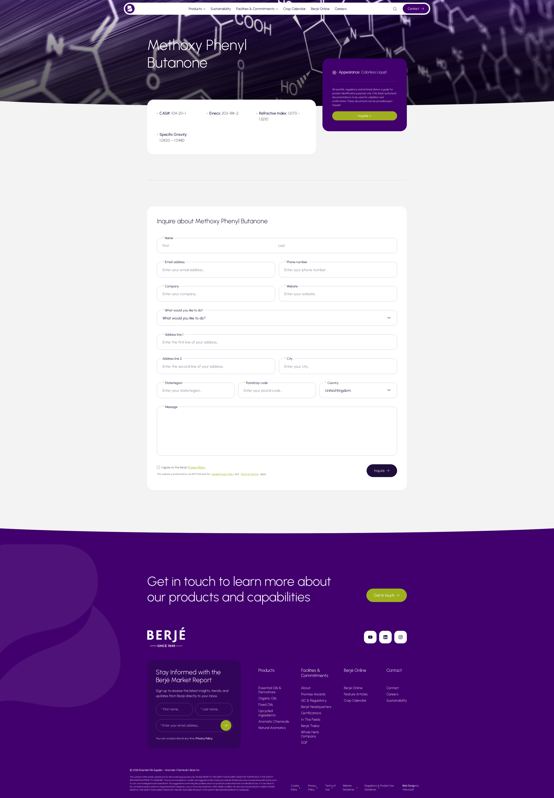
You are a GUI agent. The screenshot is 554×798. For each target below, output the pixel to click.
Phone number (295, 262)
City (288, 359)
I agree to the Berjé (183, 467)
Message (170, 407)
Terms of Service (249, 474)
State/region (172, 383)
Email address (174, 262)
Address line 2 (172, 359)
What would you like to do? (183, 310)
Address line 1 (173, 335)
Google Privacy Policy (222, 474)
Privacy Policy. (197, 467)
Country (332, 383)
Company (171, 286)
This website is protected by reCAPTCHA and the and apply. (212, 474)
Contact (413, 9)
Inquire (363, 116)
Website (291, 286)
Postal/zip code (256, 383)
